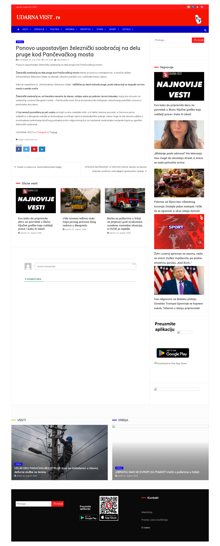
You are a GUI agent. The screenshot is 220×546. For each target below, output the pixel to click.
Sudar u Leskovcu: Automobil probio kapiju (39, 166)
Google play (188, 7)
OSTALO (126, 29)
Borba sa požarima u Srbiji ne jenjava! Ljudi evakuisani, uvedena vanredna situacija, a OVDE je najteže (125, 224)
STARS (100, 29)
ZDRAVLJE (39, 29)
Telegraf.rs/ (43, 132)
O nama (145, 527)
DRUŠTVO (85, 29)
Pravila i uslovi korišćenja (154, 519)
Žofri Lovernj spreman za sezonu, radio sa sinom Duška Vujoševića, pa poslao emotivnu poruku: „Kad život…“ (178, 258)
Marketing (146, 512)
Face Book (193, 7)
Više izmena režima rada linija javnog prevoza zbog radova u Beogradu (79, 222)
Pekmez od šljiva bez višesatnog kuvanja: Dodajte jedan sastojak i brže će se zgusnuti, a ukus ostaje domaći (178, 206)
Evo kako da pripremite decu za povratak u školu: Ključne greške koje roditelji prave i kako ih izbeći (35, 224)
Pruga (20, 139)
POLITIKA (54, 29)
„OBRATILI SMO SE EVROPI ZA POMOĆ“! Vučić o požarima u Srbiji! (157, 472)
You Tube (197, 7)
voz (35, 139)
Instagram (202, 7)
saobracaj (28, 139)
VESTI (25, 29)
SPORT (112, 29)
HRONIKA (69, 29)
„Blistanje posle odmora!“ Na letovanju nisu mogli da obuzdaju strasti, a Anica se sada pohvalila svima (178, 158)
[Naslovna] (18, 29)
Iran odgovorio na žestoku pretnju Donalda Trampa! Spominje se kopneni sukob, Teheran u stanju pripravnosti (178, 303)
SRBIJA (20, 42)
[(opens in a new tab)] (179, 183)
